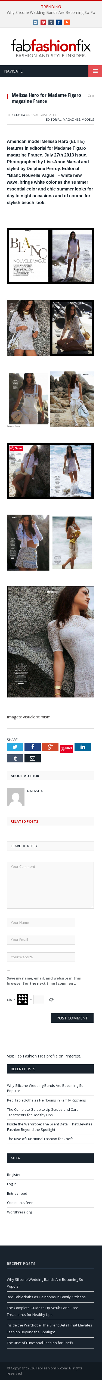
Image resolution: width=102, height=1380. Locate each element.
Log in (12, 1183)
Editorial (53, 119)
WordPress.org (19, 1212)
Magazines (71, 119)
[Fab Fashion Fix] (51, 48)
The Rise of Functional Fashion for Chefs (40, 1138)
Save (68, 748)
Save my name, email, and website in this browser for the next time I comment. (44, 981)
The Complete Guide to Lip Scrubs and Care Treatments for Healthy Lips (43, 1112)
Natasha (18, 115)
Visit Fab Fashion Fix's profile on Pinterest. (44, 1056)
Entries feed (17, 1193)
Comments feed (20, 1202)
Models (88, 119)
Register (14, 1174)
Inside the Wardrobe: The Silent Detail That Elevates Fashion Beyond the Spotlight (49, 1127)
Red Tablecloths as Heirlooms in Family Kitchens (46, 1100)
